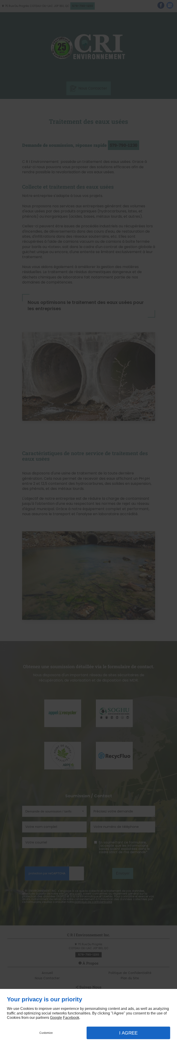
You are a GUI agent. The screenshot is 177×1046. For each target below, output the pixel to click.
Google (56, 1018)
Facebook (71, 1018)
